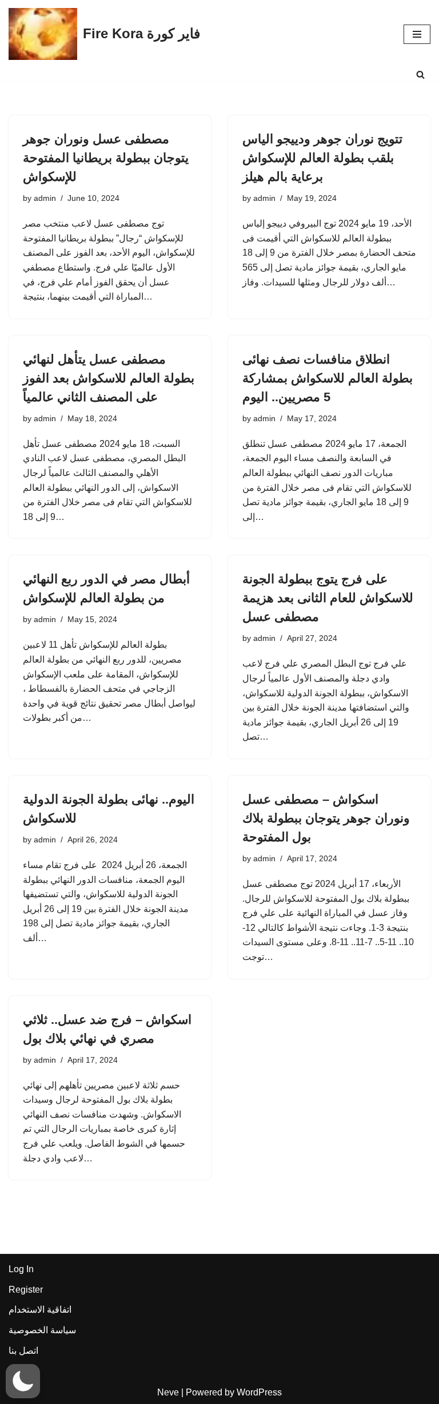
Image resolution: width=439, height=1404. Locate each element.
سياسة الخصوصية (42, 1330)
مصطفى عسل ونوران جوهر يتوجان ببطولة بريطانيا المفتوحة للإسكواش (106, 158)
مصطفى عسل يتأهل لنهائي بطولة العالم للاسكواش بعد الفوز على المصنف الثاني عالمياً (108, 378)
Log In (21, 1269)
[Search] (420, 74)
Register (26, 1289)
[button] (23, 1381)
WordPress (259, 1392)
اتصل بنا (23, 1350)
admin (45, 198)
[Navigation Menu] (417, 34)
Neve (168, 1392)
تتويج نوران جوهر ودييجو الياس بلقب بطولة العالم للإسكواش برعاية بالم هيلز (322, 158)
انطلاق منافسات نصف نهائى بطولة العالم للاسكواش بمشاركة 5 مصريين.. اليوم (327, 378)
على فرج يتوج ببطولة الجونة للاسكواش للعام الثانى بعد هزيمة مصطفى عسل (327, 598)
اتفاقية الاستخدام (40, 1309)
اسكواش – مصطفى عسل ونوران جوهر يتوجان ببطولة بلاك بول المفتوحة (326, 818)
